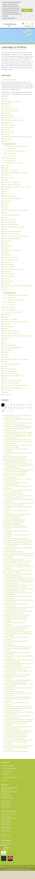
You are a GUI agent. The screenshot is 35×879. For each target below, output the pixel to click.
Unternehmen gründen (10, 222)
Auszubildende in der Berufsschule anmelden (18, 740)
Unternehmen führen (9, 220)
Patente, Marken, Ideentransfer (12, 184)
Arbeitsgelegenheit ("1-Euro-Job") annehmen (18, 540)
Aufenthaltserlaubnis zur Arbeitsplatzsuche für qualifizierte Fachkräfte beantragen (19, 608)
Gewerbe (5, 168)
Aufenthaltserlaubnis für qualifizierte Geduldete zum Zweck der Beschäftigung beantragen (19, 579)
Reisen (5, 191)
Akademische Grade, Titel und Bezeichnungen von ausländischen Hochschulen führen (19, 470)
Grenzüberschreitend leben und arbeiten (15, 173)
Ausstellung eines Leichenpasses (15, 738)
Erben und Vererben (9, 125)
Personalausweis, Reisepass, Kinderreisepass (16, 187)
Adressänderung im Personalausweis (16, 456)
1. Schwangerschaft (10, 144)
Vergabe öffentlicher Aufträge (12, 231)
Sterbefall (6, 203)
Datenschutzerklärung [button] (9, 18)
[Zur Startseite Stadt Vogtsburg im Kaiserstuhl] (8, 24)
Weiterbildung (7, 241)
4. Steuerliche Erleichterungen (13, 163)
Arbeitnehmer (7, 106)
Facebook (5, 845)
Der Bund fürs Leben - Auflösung (13, 120)
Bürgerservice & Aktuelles (10, 768)
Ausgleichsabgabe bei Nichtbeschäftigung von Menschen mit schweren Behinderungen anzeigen (19, 699)
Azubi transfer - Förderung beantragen (16, 751)
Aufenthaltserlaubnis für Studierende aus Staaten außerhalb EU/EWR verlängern (19, 590)
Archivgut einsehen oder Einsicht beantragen (18, 570)
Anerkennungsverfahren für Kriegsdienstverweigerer (13, 517)
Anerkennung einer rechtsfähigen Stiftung (17, 514)
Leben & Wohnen (7, 771)
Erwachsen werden (8, 127)
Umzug (5, 217)
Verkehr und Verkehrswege (11, 234)
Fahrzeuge (6, 130)
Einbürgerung (7, 122)
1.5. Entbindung (10, 156)
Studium (5, 208)
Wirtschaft (5, 774)
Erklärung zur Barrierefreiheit (23, 869)
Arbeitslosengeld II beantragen (14, 559)
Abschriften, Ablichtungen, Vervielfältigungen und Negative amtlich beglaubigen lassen (18, 427)
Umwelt (5, 213)
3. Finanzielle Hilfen (10, 161)
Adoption (5, 99)
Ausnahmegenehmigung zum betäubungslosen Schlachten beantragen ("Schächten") (18, 731)
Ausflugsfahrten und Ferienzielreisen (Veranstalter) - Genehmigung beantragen (18, 681)
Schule (5, 194)
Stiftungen (6, 206)
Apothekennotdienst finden (13, 523)
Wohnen (5, 243)
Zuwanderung (7, 246)
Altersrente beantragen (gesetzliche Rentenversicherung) (16, 483)
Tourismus (6, 780)
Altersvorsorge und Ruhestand (12, 101)
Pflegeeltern (6, 189)
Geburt (5, 141)
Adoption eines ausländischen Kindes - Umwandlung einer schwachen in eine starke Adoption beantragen (18, 441)
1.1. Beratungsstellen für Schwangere (16, 146)
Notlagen (5, 180)
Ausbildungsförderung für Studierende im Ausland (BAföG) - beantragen (19, 661)
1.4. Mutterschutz (10, 153)
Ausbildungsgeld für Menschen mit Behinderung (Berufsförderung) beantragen (18, 668)
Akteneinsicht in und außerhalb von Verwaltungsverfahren (15, 476)
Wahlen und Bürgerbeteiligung (12, 238)
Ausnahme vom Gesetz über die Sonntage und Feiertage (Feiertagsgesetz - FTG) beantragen (19, 720)
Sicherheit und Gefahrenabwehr (12, 198)
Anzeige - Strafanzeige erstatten (14, 522)
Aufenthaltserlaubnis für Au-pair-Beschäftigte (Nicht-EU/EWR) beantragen (18, 575)
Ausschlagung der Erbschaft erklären (16, 734)
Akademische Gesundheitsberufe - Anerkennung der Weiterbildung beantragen (18, 461)
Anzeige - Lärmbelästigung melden (15, 520)
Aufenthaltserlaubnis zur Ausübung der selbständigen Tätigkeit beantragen (18, 612)
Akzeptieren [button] (27, 10)
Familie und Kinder (8, 132)
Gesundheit (6, 165)
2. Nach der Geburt (10, 158)
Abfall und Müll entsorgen (12, 417)
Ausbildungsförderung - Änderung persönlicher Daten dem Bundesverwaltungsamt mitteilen (18, 648)
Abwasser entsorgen (11, 430)
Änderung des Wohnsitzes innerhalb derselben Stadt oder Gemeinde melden (19, 504)
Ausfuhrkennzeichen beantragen (15, 691)
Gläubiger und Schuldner (10, 170)
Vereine (5, 229)
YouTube (5, 849)
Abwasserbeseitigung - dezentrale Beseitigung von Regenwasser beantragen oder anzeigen (19, 433)
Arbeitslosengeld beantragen (13, 551)
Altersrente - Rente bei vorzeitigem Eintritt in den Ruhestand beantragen (18, 491)
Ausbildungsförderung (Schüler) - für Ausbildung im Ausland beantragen (18, 664)
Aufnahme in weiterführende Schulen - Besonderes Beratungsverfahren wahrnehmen (19, 627)
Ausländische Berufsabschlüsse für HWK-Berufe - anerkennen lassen (18, 709)
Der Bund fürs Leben (9, 118)
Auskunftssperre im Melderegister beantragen (19, 706)
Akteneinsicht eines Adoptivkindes (15, 473)
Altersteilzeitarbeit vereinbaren (14, 494)
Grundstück (6, 175)
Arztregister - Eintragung (12, 572)
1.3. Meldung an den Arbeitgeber (15, 151)
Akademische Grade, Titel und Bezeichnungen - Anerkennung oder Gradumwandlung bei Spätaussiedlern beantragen (19, 466)
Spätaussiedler (7, 201)
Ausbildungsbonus (10, 645)
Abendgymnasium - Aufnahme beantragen (18, 415)
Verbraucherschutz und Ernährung (13, 227)
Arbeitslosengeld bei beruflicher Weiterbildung (19, 553)
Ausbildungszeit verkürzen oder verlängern (18, 675)
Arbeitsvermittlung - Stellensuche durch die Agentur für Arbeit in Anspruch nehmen (18, 562)
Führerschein (7, 139)
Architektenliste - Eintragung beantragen (17, 565)
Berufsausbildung (8, 115)
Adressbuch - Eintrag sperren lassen (16, 458)
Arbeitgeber (6, 104)
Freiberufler (6, 134)
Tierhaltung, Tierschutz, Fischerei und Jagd (16, 210)
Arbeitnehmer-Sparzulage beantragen (16, 538)
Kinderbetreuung (8, 177)
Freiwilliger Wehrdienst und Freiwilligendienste (17, 137)
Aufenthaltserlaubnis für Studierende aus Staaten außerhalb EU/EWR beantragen (19, 586)
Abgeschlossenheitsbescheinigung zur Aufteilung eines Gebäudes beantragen (18, 424)
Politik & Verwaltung (8, 765)
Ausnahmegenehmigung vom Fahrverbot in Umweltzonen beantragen (18, 728)
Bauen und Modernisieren (11, 111)
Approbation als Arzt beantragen (15, 525)
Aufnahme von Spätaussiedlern (14, 630)
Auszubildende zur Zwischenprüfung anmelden (19, 745)
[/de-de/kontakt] (27, 23)
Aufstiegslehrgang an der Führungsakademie (18, 632)
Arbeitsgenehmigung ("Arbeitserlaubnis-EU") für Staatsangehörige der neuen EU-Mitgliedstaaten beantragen (18, 544)
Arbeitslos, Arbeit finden (10, 108)
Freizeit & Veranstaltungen (10, 777)
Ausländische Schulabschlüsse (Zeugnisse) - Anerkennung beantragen (18, 716)
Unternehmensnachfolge (10, 224)
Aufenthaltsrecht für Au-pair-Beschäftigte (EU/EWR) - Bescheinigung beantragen (17, 616)
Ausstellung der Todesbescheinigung (16, 736)
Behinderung (7, 113)
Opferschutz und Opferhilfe (11, 182)
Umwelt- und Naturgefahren (11, 215)
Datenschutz (13, 869)
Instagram (6, 847)
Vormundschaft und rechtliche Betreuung (15, 236)
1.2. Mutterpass (10, 148)
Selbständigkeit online (9, 196)
